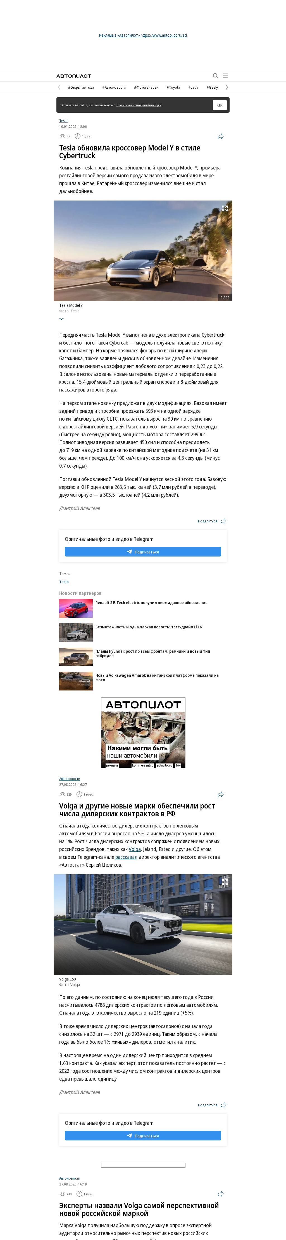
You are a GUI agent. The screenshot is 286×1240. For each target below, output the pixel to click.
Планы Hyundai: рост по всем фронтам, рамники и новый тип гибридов (153, 653)
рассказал (126, 857)
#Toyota (173, 87)
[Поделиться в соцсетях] (220, 136)
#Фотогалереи (146, 87)
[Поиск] (215, 76)
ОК (220, 105)
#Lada (193, 87)
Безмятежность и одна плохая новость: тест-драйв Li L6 (149, 627)
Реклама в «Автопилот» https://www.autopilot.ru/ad (143, 35)
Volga (135, 849)
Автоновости (69, 778)
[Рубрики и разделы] (225, 76)
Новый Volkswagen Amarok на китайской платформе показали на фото (157, 677)
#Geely (212, 87)
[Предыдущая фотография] (59, 250)
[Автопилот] (73, 76)
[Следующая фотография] (226, 250)
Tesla (63, 120)
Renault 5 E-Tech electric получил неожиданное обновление (152, 602)
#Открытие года (81, 87)
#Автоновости (114, 87)
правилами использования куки (138, 105)
